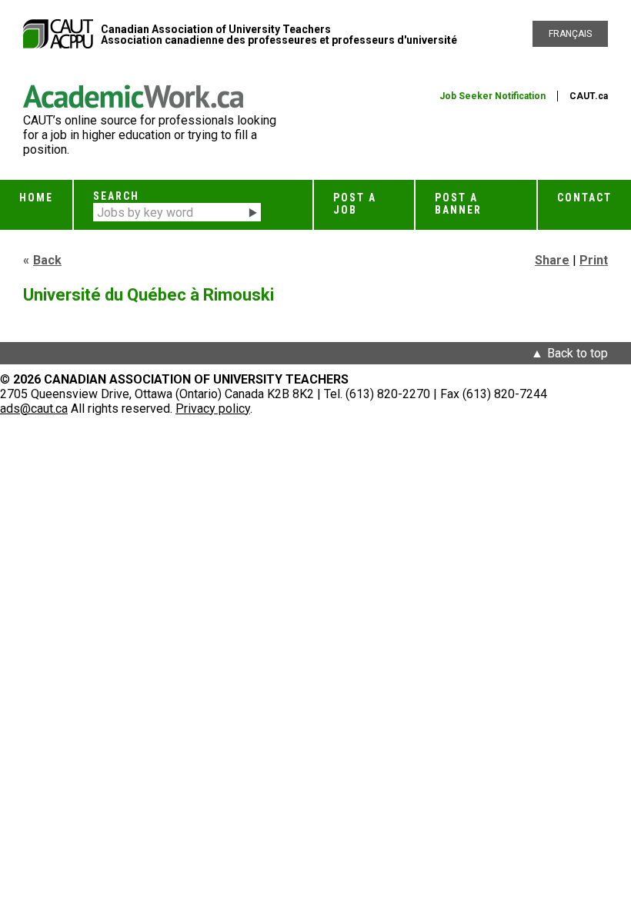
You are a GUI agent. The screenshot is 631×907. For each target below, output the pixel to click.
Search (116, 196)
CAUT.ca (588, 96)
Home (36, 197)
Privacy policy (212, 408)
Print (593, 260)
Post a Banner (458, 203)
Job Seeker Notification (492, 96)
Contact (584, 197)
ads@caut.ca (34, 408)
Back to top (577, 353)
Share (552, 260)
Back (47, 260)
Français (570, 33)
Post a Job (354, 203)
